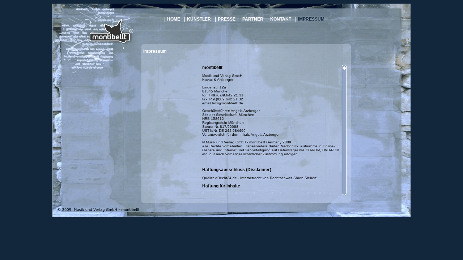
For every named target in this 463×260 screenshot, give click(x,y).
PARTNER (252, 19)
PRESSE (226, 19)
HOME (173, 19)
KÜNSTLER (199, 19)
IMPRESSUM (311, 19)
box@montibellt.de (227, 103)
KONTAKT (280, 19)
